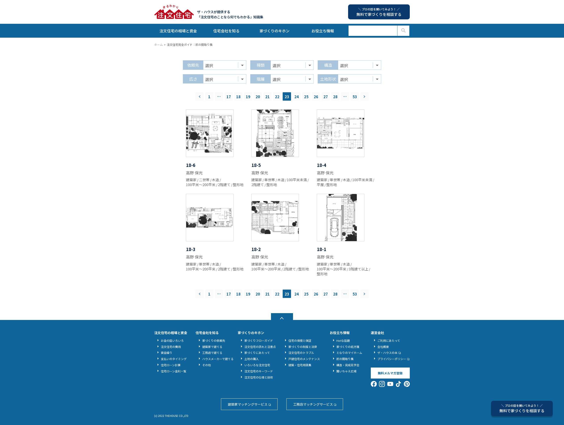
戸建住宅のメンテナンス (304, 359)
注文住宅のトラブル (301, 353)
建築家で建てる (212, 347)
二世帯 (204, 179)
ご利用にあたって (388, 340)
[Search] (403, 31)
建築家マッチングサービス (247, 404)
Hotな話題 (343, 340)
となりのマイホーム (349, 353)
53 (354, 96)
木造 (215, 179)
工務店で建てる (212, 353)
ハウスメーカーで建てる (218, 359)
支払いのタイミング (174, 359)
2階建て (224, 184)
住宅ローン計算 (171, 365)
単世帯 (269, 179)
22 (277, 96)
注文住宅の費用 (171, 347)
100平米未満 (297, 179)
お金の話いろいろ (172, 340)
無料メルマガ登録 (390, 373)
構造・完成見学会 (347, 365)
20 (258, 96)
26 (316, 96)
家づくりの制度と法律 (302, 347)
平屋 (320, 184)
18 (238, 96)
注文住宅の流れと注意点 (260, 347)
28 (335, 96)
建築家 (191, 179)
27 (325, 96)
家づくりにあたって (257, 353)
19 (248, 96)
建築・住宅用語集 (299, 365)
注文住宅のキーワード (258, 371)
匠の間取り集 (345, 359)
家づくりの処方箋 (347, 347)
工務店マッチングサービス (313, 404)
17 (228, 96)
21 (267, 96)
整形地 (238, 184)
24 (296, 96)
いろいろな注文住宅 (257, 365)
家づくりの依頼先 (213, 340)
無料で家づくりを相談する (521, 408)
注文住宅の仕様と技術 (258, 377)
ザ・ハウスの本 (387, 353)
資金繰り (166, 353)
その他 (206, 365)
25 (306, 96)
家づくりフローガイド (258, 340)
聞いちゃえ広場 (346, 371)
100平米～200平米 (200, 184)
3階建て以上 (358, 269)
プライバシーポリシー (391, 359)
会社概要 (383, 347)
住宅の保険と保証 (299, 340)
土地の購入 (251, 359)
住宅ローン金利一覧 (173, 371)
